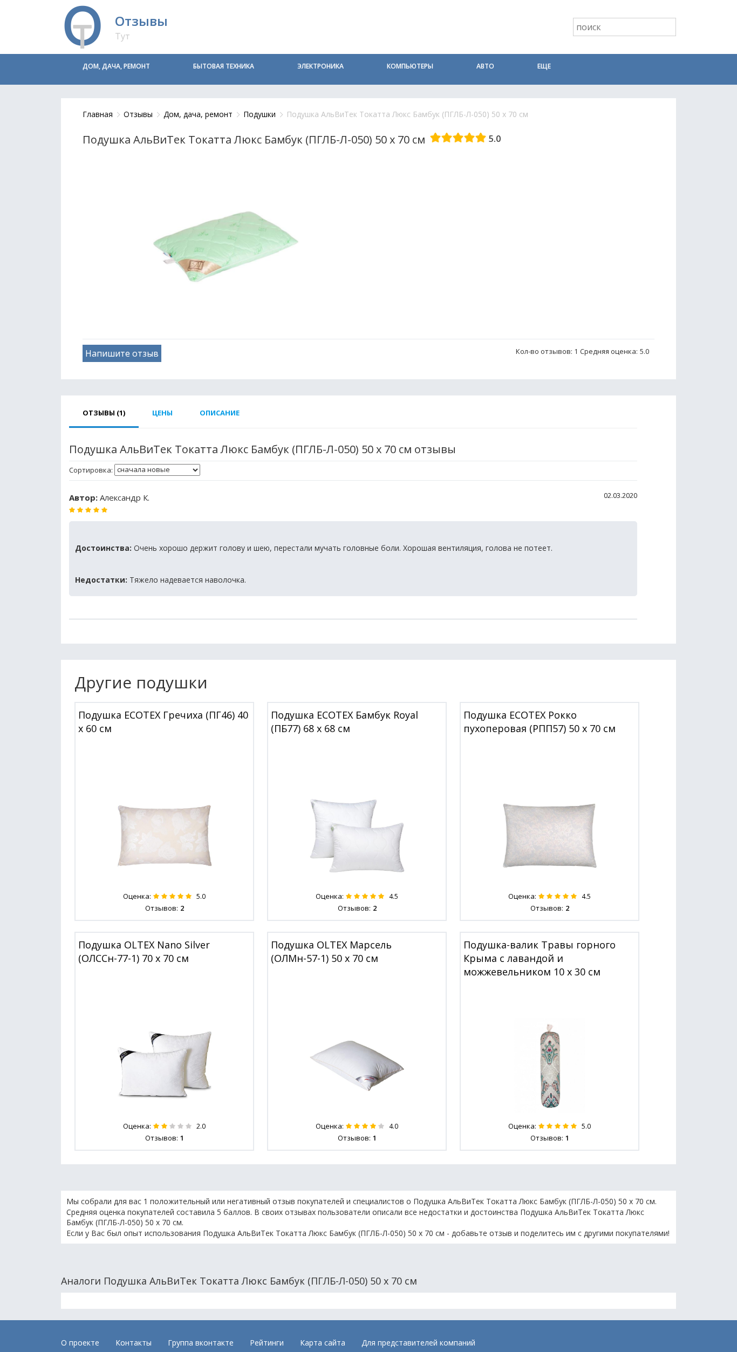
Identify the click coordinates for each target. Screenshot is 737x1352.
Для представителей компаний (418, 1342)
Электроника (320, 66)
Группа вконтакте (201, 1342)
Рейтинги (267, 1342)
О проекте (80, 1342)
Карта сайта (322, 1342)
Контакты (133, 1342)
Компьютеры (410, 66)
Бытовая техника (223, 66)
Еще (544, 66)
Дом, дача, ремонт (116, 66)
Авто (485, 66)
